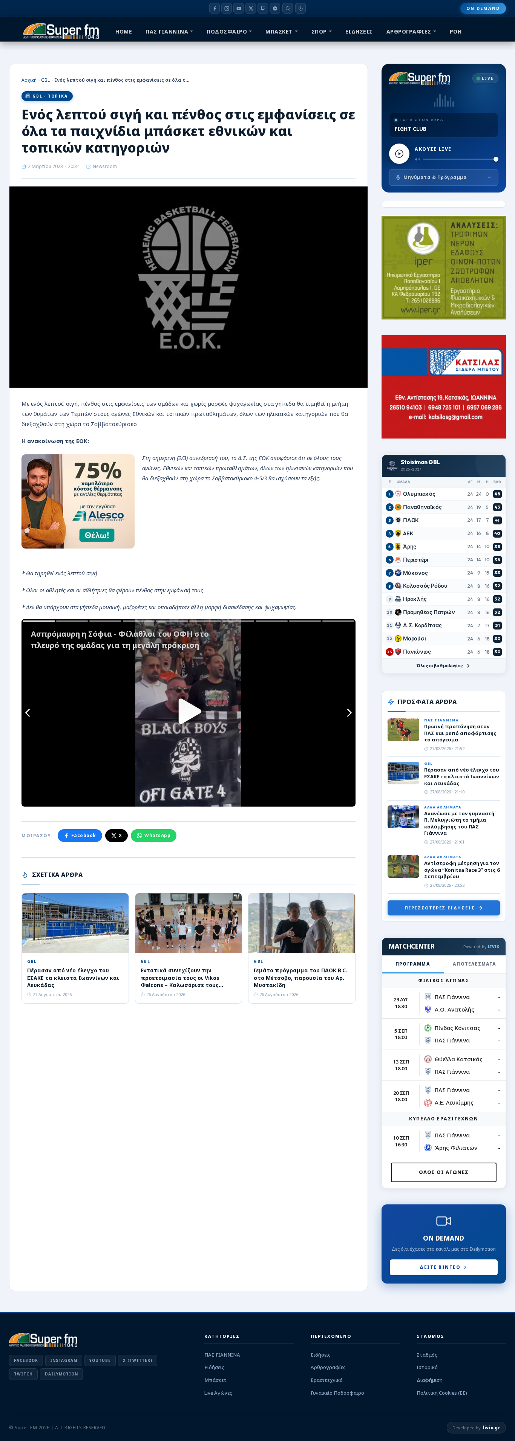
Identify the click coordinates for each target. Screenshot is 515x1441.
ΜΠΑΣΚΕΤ (279, 31)
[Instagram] (226, 8)
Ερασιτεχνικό (327, 1380)
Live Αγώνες (218, 1392)
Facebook (83, 835)
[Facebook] (214, 8)
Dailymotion (61, 1374)
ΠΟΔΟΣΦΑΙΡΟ (227, 31)
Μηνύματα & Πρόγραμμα (435, 177)
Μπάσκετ (215, 1380)
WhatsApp (157, 835)
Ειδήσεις (214, 1367)
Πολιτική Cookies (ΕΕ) (442, 1392)
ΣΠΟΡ (319, 31)
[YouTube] (238, 8)
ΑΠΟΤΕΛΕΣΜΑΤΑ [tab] (474, 964)
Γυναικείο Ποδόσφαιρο (337, 1392)
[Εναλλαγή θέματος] (300, 8)
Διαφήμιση (430, 1380)
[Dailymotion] (275, 8)
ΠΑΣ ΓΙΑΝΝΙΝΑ (167, 31)
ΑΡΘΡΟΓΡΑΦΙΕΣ (408, 31)
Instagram (63, 1360)
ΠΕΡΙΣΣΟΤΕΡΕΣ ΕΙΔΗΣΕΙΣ (440, 908)
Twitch (23, 1374)
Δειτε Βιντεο (440, 1267)
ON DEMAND (483, 8)
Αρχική (29, 80)
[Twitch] (263, 8)
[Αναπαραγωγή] (399, 154)
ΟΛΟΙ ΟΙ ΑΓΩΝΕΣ (444, 1172)
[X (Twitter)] (250, 8)
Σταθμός (427, 1354)
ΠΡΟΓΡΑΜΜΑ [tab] (412, 964)
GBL (45, 80)
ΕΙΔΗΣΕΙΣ (359, 31)
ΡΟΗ (456, 31)
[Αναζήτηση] (287, 8)
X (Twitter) (137, 1360)
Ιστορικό (427, 1367)
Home (123, 31)
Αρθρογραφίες (328, 1367)
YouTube (100, 1360)
